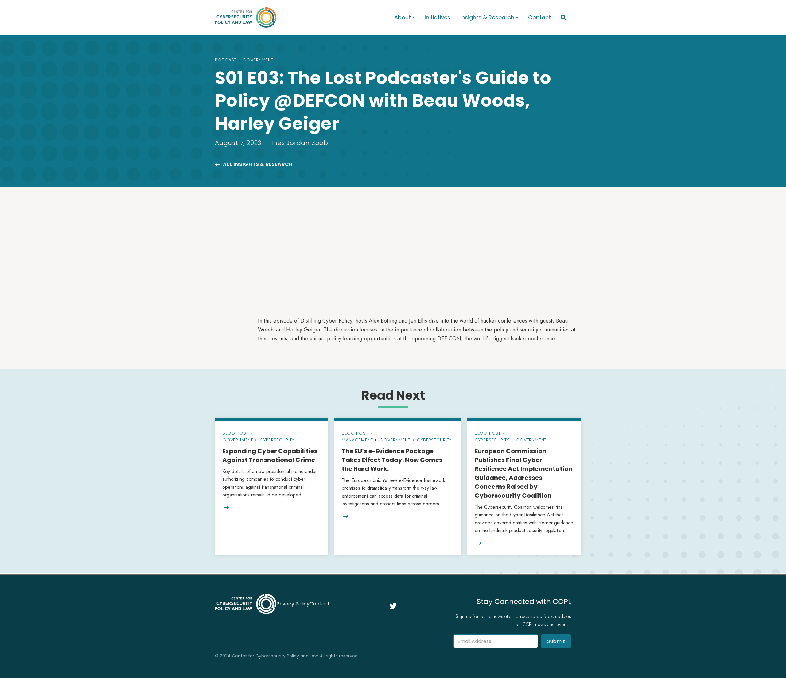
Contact (539, 17)
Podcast (226, 60)
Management (357, 440)
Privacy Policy (292, 603)
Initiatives (437, 17)
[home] (296, 17)
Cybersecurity (277, 440)
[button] (404, 17)
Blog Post (235, 433)
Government (258, 60)
